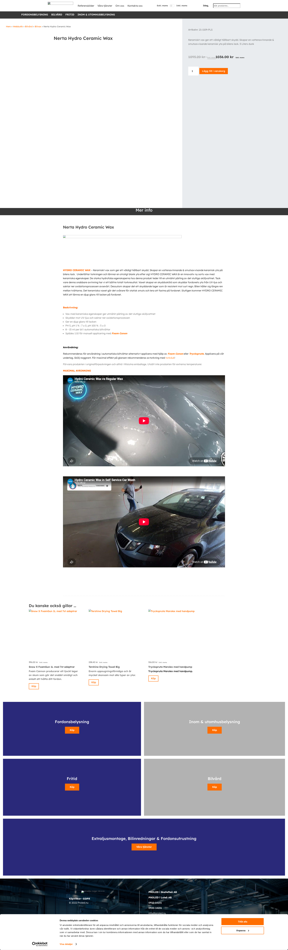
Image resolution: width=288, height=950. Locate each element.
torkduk (170, 357)
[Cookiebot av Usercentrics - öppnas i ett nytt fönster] (40, 944)
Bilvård (56, 14)
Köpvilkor (75, 898)
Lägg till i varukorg (213, 70)
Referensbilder (86, 5)
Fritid (69, 14)
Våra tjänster (105, 5)
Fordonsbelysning (34, 14)
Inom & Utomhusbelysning (96, 14)
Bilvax (38, 26)
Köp (34, 686)
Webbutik (18, 26)
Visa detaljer (66, 944)
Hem (8, 26)
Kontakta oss (135, 5)
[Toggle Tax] (172, 5)
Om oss (120, 5)
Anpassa (240, 930)
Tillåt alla (242, 921)
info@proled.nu (157, 913)
